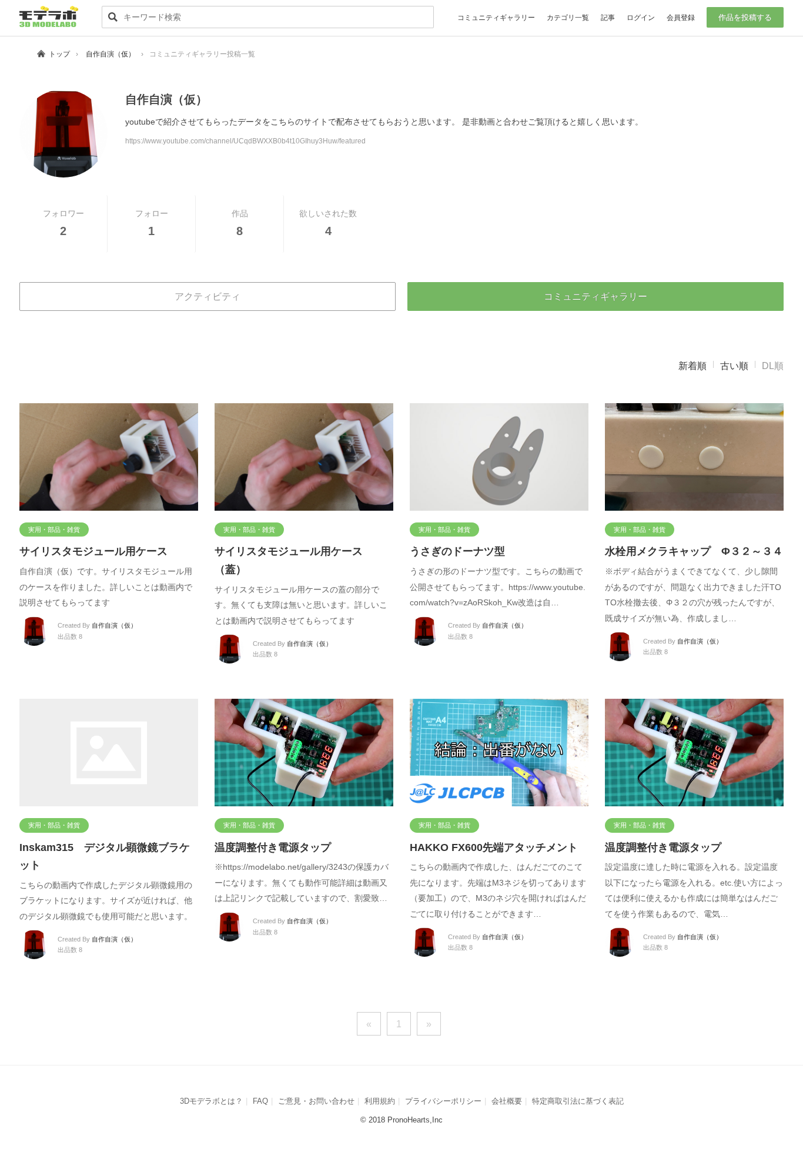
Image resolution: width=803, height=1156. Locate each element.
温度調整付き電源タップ (273, 847)
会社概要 (506, 1101)
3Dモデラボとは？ (211, 1101)
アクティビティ (207, 296)
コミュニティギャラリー (496, 18)
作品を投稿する (745, 17)
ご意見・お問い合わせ (316, 1101)
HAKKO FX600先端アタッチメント (494, 847)
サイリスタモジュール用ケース (93, 551)
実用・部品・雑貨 (54, 529)
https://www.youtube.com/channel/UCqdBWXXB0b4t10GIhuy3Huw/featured (245, 141)
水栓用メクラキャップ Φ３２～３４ (694, 551)
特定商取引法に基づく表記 (578, 1101)
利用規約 (379, 1101)
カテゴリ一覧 (568, 18)
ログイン (641, 18)
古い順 (734, 366)
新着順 (692, 366)
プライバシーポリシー (443, 1101)
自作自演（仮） (110, 54)
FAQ (260, 1101)
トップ (59, 54)
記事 (608, 18)
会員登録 (681, 18)
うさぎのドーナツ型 (457, 551)
